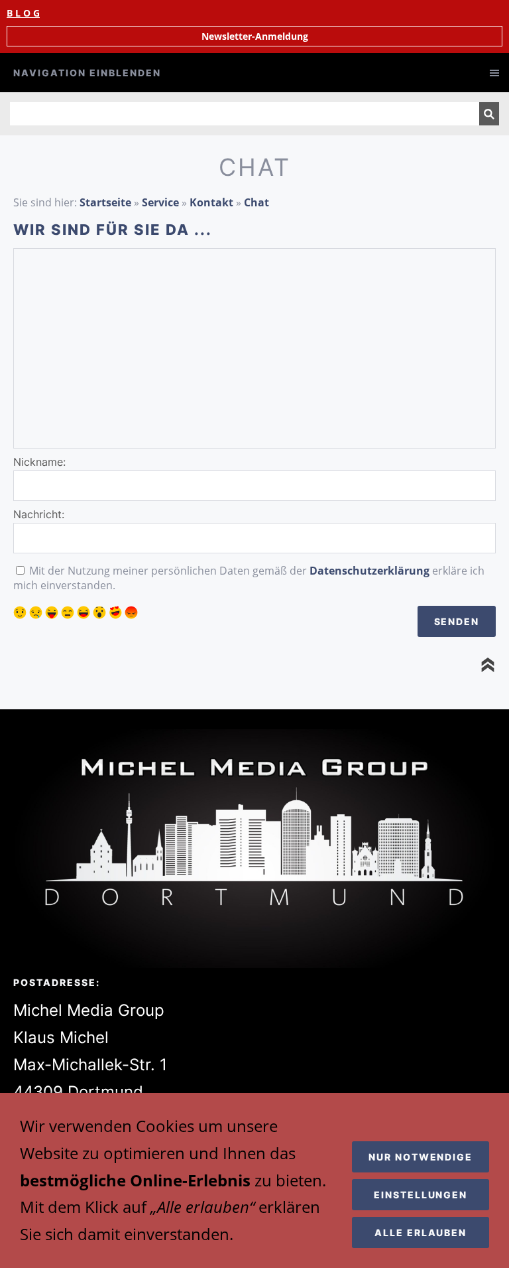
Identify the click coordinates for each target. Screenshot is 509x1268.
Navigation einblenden (87, 72)
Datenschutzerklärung (369, 570)
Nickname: (39, 461)
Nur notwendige (420, 1156)
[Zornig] (131, 612)
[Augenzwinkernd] (51, 612)
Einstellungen (420, 1194)
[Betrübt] (35, 612)
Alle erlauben (420, 1232)
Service (160, 202)
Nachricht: (38, 514)
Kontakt (211, 202)
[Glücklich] (20, 612)
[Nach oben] (488, 665)
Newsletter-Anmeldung (254, 36)
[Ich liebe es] (115, 612)
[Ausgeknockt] (67, 612)
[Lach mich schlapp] (83, 612)
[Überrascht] (99, 612)
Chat (256, 202)
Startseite (105, 202)
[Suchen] (489, 113)
